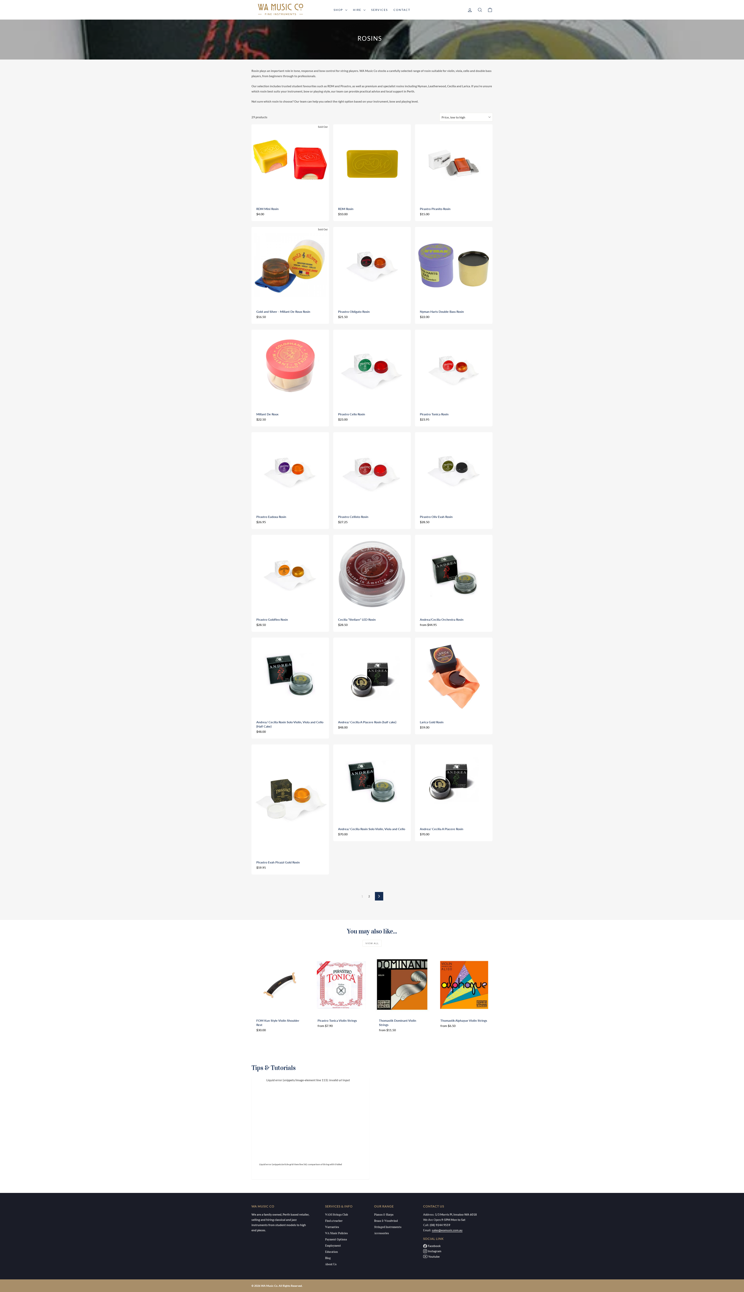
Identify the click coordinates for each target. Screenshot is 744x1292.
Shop (339, 9)
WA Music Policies (336, 1233)
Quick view (290, 197)
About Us (331, 1264)
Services (379, 9)
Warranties (332, 1227)
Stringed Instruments (387, 1227)
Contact (402, 9)
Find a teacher (334, 1221)
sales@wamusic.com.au (447, 1230)
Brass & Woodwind (386, 1221)
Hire (358, 9)
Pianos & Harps (384, 1214)
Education (331, 1252)
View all (372, 943)
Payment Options (336, 1239)
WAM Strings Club (336, 1214)
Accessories (381, 1233)
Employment (333, 1245)
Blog (328, 1258)
